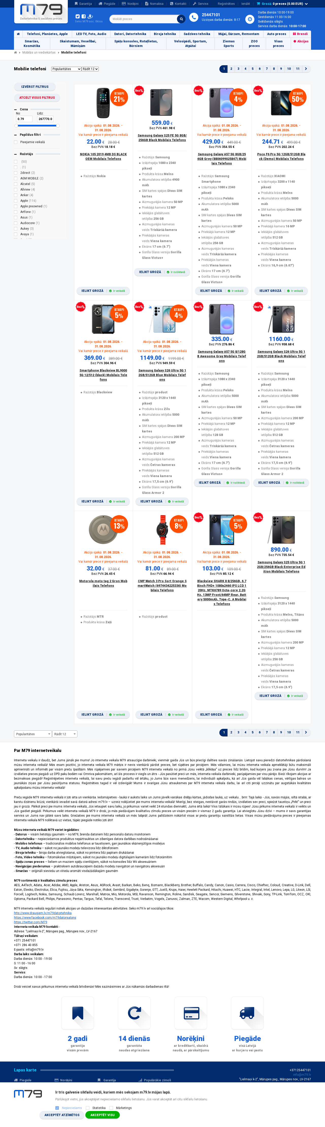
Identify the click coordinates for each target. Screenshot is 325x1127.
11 (298, 69)
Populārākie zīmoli (157, 1080)
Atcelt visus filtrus (37, 97)
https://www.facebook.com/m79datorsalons (45, 917)
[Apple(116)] (16, 201)
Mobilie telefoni (73, 52)
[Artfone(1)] (16, 212)
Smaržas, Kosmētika (32, 44)
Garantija (85, 4)
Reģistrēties (226, 4)
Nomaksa (157, 4)
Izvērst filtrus (34, 87)
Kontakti (180, 4)
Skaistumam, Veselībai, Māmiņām (78, 44)
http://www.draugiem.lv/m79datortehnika (43, 913)
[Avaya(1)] (16, 235)
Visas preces (278, 44)
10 (289, 69)
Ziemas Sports (229, 44)
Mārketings (124, 1108)
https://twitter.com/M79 (30, 922)
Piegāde (109, 4)
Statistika (99, 1108)
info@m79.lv (302, 1074)
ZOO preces (254, 44)
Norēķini (133, 4)
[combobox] (147, 19)
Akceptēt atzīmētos (61, 1115)
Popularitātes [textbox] (25, 734)
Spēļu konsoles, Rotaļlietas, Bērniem (136, 44)
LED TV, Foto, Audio (91, 34)
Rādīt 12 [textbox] (60, 734)
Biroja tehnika (165, 34)
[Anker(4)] (16, 195)
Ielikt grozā (103, 291)
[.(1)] (16, 168)
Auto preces (276, 34)
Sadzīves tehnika (197, 34)
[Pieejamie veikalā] (16, 142)
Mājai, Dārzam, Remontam (238, 34)
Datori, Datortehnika (130, 34)
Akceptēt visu (102, 1115)
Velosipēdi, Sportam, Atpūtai (190, 44)
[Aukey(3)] (16, 229)
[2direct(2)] (16, 173)
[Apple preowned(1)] (16, 207)
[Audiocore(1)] (16, 223)
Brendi (302, 34)
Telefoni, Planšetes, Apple (47, 34)
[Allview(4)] (16, 190)
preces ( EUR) (282, 4)
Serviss (203, 4)
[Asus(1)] (16, 218)
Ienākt (245, 4)
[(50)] (16, 162)
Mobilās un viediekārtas (39, 52)
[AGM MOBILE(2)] (16, 179)
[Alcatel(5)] (16, 184)
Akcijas (302, 41)
